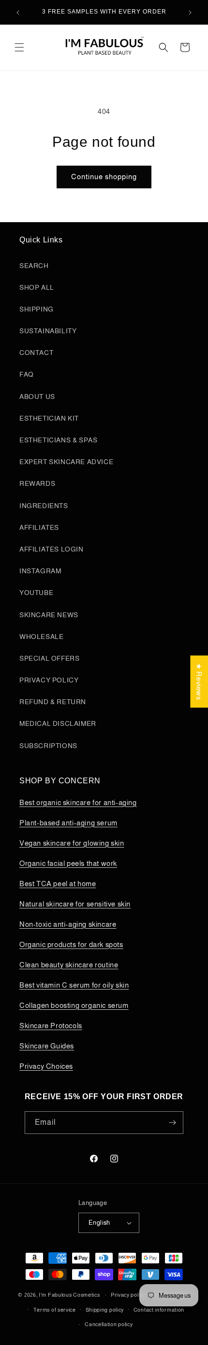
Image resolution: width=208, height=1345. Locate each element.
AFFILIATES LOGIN (51, 549)
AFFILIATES (39, 527)
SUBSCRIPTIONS (48, 746)
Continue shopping (104, 176)
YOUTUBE (36, 592)
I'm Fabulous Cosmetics (69, 1295)
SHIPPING (36, 309)
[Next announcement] (190, 12)
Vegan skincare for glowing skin (71, 843)
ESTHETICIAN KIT (49, 418)
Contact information (159, 1310)
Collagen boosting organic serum (74, 1005)
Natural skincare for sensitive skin (75, 904)
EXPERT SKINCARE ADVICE (66, 462)
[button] (19, 47)
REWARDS (37, 483)
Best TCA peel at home (57, 883)
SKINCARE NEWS (48, 615)
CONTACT (36, 352)
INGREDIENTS (43, 506)
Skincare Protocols (50, 1025)
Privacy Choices (46, 1066)
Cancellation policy (109, 1324)
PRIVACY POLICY (48, 680)
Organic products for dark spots (71, 944)
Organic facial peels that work (68, 863)
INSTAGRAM (40, 571)
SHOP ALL (36, 287)
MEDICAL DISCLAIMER (57, 723)
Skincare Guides (46, 1046)
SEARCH (34, 265)
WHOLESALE (41, 636)
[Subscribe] (172, 1122)
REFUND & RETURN (52, 702)
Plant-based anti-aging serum (68, 823)
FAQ (26, 374)
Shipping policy (105, 1310)
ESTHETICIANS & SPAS (58, 440)
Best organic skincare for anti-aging (78, 802)
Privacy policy (128, 1295)
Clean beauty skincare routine (68, 965)
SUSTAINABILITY (47, 331)
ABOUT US (37, 396)
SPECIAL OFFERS (49, 658)
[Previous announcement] (18, 12)
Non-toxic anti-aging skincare (67, 924)
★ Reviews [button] (199, 681)
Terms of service (54, 1310)
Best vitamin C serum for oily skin (74, 985)
